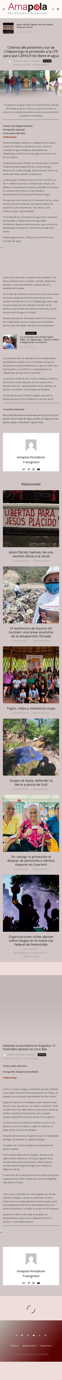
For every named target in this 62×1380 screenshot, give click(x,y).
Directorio (15, 1345)
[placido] (8, 28)
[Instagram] (28, 1335)
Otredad (47, 61)
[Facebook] (16, 1335)
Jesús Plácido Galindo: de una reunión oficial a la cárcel (35, 25)
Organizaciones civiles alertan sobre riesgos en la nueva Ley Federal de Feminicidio (31, 940)
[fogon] (31, 674)
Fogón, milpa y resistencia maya (31, 708)
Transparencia (46, 1345)
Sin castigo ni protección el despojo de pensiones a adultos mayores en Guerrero (31, 860)
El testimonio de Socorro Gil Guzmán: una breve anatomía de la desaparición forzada (31, 632)
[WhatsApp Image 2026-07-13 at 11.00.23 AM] (31, 823)
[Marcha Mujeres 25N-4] (31, 903)
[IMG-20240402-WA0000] (10, 342)
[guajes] (31, 747)
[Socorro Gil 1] (31, 594)
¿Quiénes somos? (29, 1345)
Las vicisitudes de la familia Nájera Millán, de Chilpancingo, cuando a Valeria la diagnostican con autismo (39, 339)
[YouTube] (34, 1335)
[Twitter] (22, 1335)
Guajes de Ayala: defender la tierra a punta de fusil (31, 782)
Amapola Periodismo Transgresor (27, 61)
